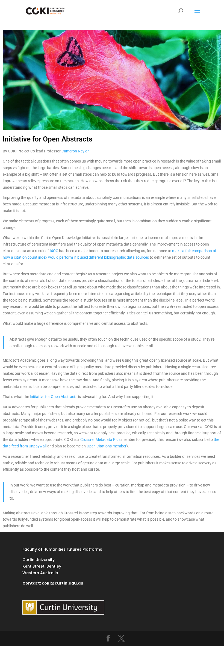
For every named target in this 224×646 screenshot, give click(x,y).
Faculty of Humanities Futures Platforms (62, 549)
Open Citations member (106, 446)
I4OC (54, 251)
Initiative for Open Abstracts (53, 396)
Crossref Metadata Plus (100, 439)
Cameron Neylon (75, 151)
